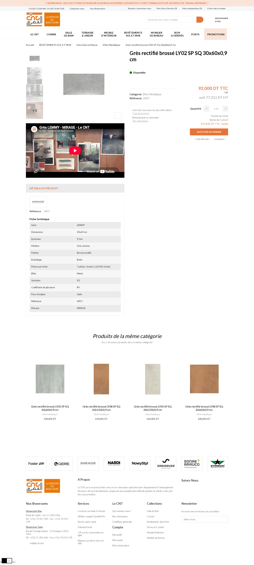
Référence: (136, 98)
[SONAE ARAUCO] (192, 463)
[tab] (75, 188)
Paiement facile (85, 527)
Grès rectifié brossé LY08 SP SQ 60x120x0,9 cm (50, 408)
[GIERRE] (62, 463)
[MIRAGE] (88, 463)
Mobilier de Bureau (156, 537)
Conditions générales (122, 521)
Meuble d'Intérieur (155, 532)
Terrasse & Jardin (155, 527)
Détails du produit (44, 188)
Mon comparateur (120, 545)
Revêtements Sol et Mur (158, 521)
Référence (35, 211)
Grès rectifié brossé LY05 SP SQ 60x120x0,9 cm (101, 408)
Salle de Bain (153, 511)
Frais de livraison (141, 113)
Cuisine (150, 516)
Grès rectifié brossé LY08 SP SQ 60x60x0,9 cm (153, 408)
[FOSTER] (36, 463)
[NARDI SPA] (114, 463)
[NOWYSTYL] (140, 463)
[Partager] (131, 67)
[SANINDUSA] (166, 463)
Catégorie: (136, 94)
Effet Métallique (152, 94)
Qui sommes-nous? (121, 511)
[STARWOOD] (218, 463)
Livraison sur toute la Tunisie (91, 511)
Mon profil (117, 534)
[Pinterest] (137, 67)
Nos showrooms (140, 120)
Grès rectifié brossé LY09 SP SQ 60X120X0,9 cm (204, 408)
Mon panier (117, 540)
